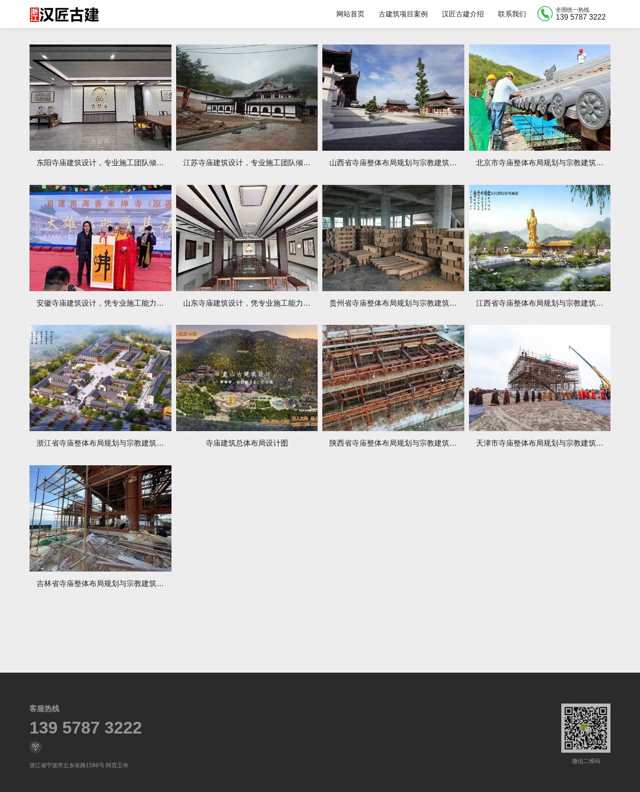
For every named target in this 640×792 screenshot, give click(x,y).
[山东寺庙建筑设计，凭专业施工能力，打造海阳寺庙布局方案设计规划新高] (247, 238)
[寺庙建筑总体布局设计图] (247, 378)
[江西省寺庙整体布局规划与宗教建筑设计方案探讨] (540, 238)
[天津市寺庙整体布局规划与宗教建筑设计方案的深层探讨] (540, 378)
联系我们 (512, 14)
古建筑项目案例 (403, 14)
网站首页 (350, 14)
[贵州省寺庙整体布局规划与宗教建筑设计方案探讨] (393, 238)
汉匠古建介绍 (463, 14)
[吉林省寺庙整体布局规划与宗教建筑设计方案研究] (100, 518)
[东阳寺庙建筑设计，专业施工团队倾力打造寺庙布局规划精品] (100, 97)
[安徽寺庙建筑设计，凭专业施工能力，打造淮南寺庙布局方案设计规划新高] (100, 238)
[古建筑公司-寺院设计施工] (64, 14)
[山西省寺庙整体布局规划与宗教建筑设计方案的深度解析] (393, 97)
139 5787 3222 (86, 728)
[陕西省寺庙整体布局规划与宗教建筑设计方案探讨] (393, 378)
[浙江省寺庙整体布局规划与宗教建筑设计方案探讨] (100, 378)
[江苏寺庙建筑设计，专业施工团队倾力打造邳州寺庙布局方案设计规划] (247, 97)
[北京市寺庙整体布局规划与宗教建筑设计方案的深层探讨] (540, 97)
